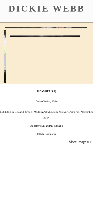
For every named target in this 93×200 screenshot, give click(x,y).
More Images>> (80, 142)
